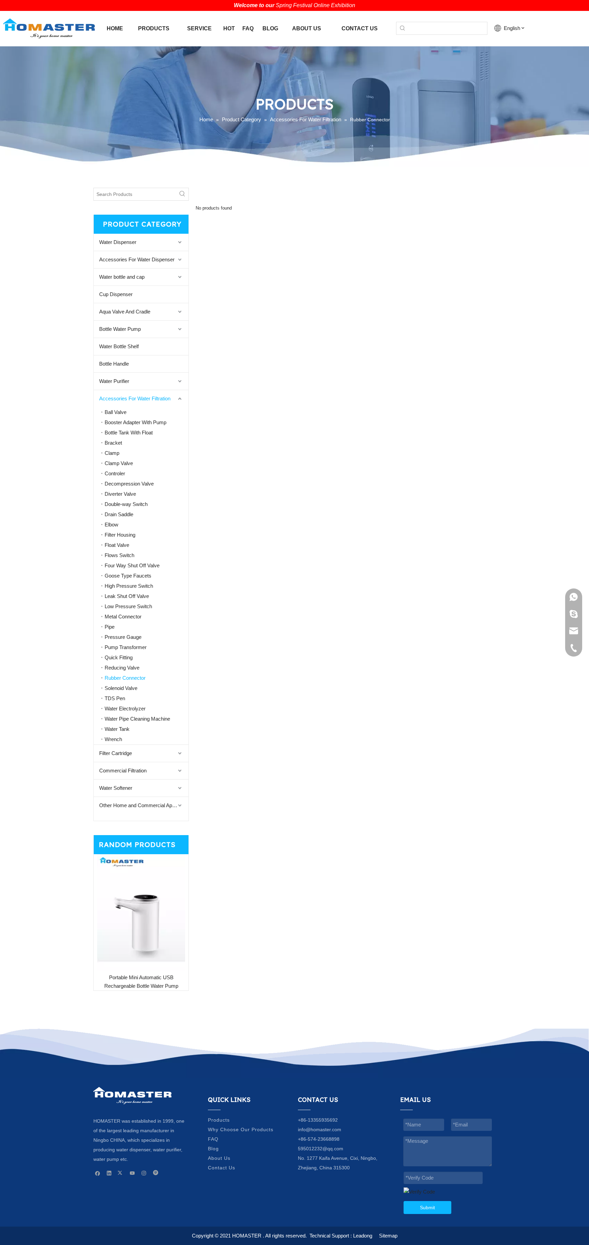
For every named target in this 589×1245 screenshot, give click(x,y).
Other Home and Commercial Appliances (143, 805)
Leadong (362, 1236)
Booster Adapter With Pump (135, 422)
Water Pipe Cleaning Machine (137, 719)
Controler (115, 473)
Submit (427, 1207)
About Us (219, 1158)
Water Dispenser (117, 242)
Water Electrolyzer (125, 708)
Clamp (112, 453)
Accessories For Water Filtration (134, 398)
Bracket (113, 443)
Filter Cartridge (115, 753)
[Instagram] (144, 1173)
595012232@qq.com (320, 1148)
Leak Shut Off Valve (127, 596)
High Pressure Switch (129, 586)
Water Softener (115, 788)
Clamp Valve (119, 463)
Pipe (110, 627)
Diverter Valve (120, 494)
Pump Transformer (126, 647)
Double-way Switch (126, 504)
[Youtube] (132, 1173)
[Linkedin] (109, 1173)
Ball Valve (115, 412)
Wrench (113, 739)
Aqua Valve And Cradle (124, 311)
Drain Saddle (119, 514)
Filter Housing (120, 535)
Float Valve (117, 545)
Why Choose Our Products (240, 1129)
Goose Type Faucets (128, 576)
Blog (213, 1148)
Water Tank (117, 729)
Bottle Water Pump (120, 329)
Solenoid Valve (121, 688)
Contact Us (221, 1167)
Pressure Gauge (123, 637)
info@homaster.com (319, 1129)
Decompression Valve (129, 484)
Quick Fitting (119, 657)
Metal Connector (123, 616)
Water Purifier (114, 381)
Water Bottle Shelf (119, 346)
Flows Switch (119, 555)
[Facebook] (97, 1173)
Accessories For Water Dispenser (137, 259)
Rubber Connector (125, 678)
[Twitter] (121, 1173)
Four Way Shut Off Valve (132, 565)
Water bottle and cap (122, 277)
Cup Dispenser (116, 294)
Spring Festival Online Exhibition (315, 5)
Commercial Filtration (123, 770)
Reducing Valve (122, 668)
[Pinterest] (155, 1173)
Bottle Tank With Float (129, 432)
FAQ (213, 1139)
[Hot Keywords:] (402, 28)
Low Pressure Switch (128, 606)
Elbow (111, 524)
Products (219, 1120)
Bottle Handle (114, 364)
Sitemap (388, 1236)
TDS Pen (115, 698)
